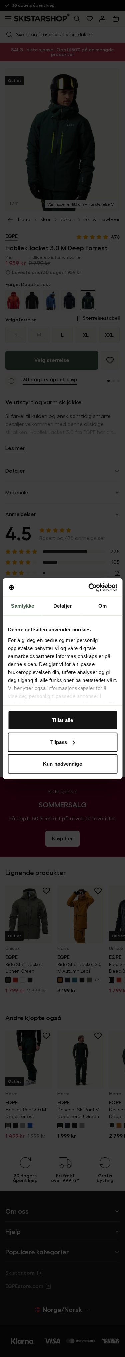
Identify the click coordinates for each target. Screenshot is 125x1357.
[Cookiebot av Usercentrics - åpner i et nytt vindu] (89, 587)
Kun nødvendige (62, 764)
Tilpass (58, 742)
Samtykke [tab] (22, 606)
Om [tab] (102, 606)
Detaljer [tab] (62, 606)
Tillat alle (62, 720)
